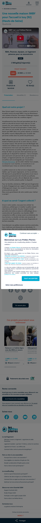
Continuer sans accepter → (29, 233)
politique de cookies (9, 274)
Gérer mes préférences (14, 285)
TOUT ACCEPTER (31, 278)
